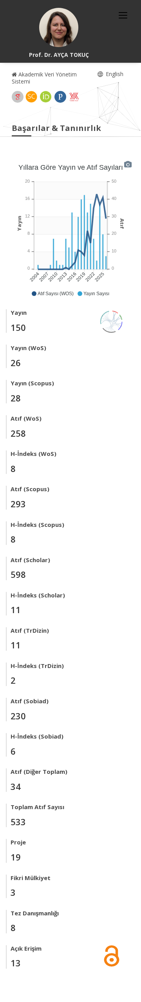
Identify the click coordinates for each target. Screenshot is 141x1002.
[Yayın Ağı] (111, 321)
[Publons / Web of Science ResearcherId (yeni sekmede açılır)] (60, 97)
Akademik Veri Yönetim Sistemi (44, 78)
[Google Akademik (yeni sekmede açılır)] (18, 97)
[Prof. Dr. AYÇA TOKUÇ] (59, 27)
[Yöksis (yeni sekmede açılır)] (74, 97)
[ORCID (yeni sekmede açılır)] (45, 97)
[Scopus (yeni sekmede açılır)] (31, 97)
